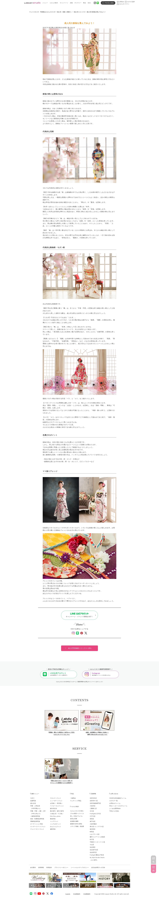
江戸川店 (92, 816)
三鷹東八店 (93, 808)
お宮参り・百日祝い (56, 803)
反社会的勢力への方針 (98, 867)
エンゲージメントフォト (38, 826)
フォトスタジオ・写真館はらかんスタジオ (42, 12)
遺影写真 (53, 829)
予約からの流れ (114, 811)
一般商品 (73, 798)
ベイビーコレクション (57, 806)
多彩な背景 (73, 819)
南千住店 (92, 821)
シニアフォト (54, 821)
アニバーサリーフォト (37, 829)
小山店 (92, 845)
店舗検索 (153, 858)
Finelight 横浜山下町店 (97, 855)
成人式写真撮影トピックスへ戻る (80, 648)
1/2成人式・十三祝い (56, 814)
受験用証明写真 (35, 821)
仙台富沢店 (93, 852)
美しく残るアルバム (76, 816)
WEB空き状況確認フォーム (117, 798)
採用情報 (41, 867)
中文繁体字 (86, 894)
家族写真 (53, 819)
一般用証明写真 (35, 816)
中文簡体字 (76, 894)
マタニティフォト (55, 798)
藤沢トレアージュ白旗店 (97, 837)
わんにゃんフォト (55, 826)
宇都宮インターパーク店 (97, 842)
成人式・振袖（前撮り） (64, 12)
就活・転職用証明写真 (37, 819)
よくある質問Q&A (115, 808)
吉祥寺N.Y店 (94, 801)
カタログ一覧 (113, 801)
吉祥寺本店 (93, 798)
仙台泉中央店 (94, 850)
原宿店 (92, 819)
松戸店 (92, 839)
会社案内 (33, 867)
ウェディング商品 (75, 801)
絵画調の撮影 (74, 821)
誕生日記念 (53, 808)
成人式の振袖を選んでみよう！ (96, 12)
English (68, 894)
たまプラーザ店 (94, 834)
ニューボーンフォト (56, 801)
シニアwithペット (55, 824)
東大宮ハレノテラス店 (97, 826)
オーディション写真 (36, 824)
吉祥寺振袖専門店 (95, 803)
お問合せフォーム (114, 803)
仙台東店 (92, 847)
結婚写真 (33, 801)
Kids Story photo (55, 816)
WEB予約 (153, 867)
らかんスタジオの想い (77, 811)
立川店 (92, 811)
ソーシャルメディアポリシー (80, 867)
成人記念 (33, 803)
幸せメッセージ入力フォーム (118, 806)
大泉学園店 (93, 824)
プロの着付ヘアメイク (77, 813)
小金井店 (92, 806)
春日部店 (92, 829)
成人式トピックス (79, 12)
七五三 (32, 798)
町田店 (92, 832)
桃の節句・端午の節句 (57, 811)
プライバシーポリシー (61, 867)
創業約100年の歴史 (76, 824)
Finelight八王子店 (95, 814)
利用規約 (49, 867)
